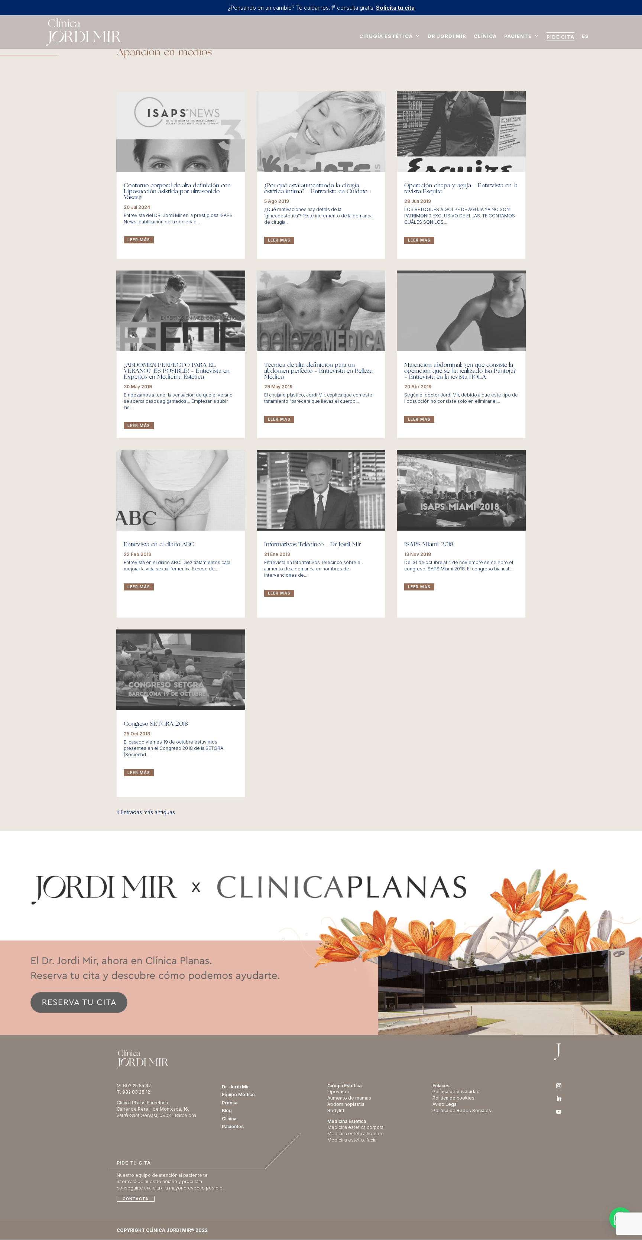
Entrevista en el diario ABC (159, 545)
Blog (227, 1110)
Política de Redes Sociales (461, 1110)
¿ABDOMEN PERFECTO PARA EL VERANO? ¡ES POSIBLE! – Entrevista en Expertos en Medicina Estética (177, 371)
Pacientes (233, 1126)
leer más (138, 239)
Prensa (229, 1102)
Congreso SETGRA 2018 (156, 724)
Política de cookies (453, 1098)
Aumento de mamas (349, 1098)
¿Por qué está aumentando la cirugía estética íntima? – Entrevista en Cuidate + (318, 189)
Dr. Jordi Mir (235, 1087)
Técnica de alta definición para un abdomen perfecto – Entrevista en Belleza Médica (318, 371)
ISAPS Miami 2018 (428, 545)
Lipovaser (338, 1091)
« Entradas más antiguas (146, 812)
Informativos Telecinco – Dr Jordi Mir (312, 545)
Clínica (485, 36)
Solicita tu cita (395, 7)
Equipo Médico (238, 1094)
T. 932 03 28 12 (133, 1092)
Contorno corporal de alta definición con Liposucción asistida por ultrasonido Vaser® (177, 192)
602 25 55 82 (137, 1085)
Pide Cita (560, 37)
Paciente (518, 36)
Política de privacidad (456, 1091)
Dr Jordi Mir (447, 36)
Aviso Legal (445, 1104)
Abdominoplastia (345, 1104)
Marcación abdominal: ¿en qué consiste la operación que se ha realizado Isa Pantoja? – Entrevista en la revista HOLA (460, 371)
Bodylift (335, 1110)
